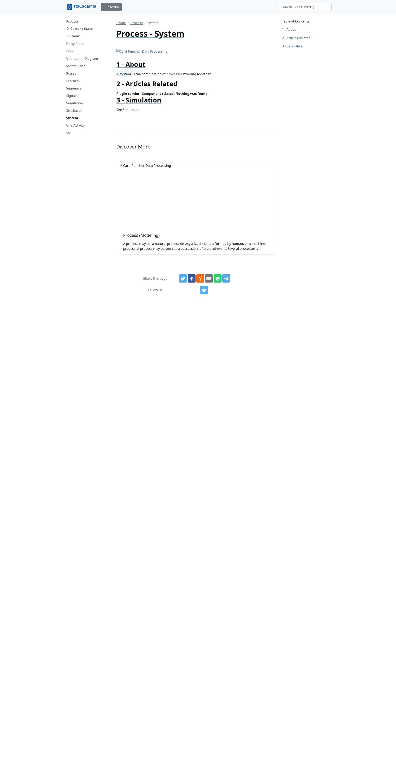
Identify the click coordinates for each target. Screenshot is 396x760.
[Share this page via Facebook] (192, 278)
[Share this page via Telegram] (226, 278)
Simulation (74, 103)
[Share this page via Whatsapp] (218, 278)
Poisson (72, 73)
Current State (81, 28)
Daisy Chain (75, 43)
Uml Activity (75, 125)
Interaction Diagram (82, 58)
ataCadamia (84, 6)
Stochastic (74, 110)
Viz (68, 133)
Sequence (73, 88)
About (291, 29)
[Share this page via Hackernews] (200, 278)
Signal (71, 95)
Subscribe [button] (111, 7)
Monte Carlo (76, 66)
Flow (69, 51)
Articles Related (298, 38)
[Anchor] (148, 64)
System (72, 118)
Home (121, 23)
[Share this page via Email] (209, 278)
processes (174, 74)
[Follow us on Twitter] (204, 290)
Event (75, 36)
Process (72, 21)
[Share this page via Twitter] (183, 278)
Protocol (73, 81)
